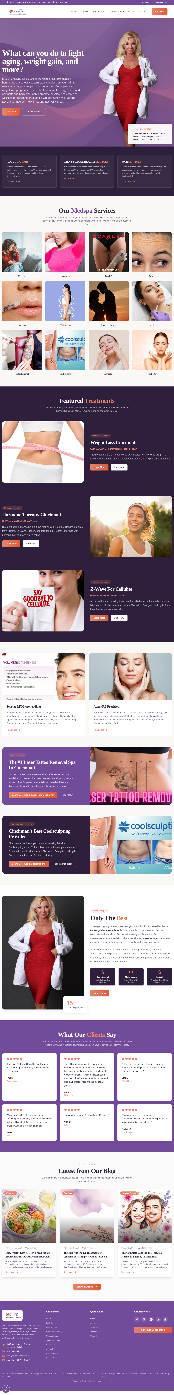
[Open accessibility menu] (6, 1389)
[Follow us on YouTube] (158, 1319)
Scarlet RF (50, 1345)
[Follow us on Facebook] (137, 1319)
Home (74, 11)
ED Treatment (52, 1353)
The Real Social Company (92, 1381)
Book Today (100, 993)
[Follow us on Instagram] (144, 1319)
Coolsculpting (52, 1336)
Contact (142, 11)
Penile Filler (51, 1358)
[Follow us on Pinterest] (151, 1319)
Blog (131, 11)
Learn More (99, 467)
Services (97, 11)
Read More (12, 730)
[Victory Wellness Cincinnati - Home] (16, 11)
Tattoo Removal (53, 1340)
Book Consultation (63, 864)
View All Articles (85, 1287)
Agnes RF (50, 1349)
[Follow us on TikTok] (165, 1319)
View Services (34, 111)
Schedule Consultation (153, 1330)
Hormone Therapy (54, 1331)
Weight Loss (51, 1327)
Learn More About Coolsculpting (29, 864)
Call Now (159, 11)
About (84, 11)
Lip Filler (50, 1323)
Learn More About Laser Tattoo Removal (33, 795)
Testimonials (116, 11)
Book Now (119, 467)
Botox (48, 1318)
